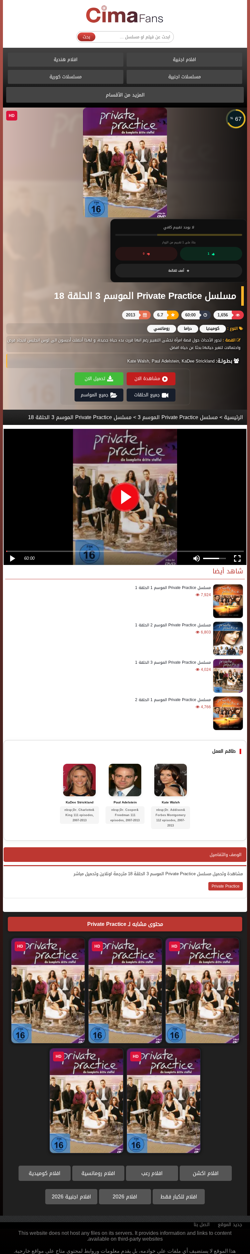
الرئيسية (233, 417)
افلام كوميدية (45, 1173)
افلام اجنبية (184, 59)
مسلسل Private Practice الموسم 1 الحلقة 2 (173, 699)
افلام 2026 (125, 1197)
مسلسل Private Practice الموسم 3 (178, 417)
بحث (86, 36)
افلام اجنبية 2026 (71, 1197)
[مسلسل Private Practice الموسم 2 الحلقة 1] (227, 638)
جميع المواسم (94, 394)
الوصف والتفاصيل (226, 855)
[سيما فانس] (125, 14)
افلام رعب (152, 1173)
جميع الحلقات (147, 394)
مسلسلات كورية (65, 76)
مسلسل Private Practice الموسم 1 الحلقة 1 (173, 587)
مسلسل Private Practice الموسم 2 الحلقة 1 (173, 625)
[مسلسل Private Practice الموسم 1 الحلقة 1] (227, 601)
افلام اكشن (206, 1173)
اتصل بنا (202, 1224)
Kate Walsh (171, 802)
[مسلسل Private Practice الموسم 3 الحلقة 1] (227, 676)
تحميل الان (95, 378)
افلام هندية (65, 59)
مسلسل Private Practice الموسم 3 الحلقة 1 (173, 662)
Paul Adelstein (125, 802)
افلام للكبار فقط (178, 1197)
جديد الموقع (230, 1224)
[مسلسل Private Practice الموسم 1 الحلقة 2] (227, 713)
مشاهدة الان (147, 378)
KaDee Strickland (79, 802)
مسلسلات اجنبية (184, 76)
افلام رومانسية (98, 1173)
